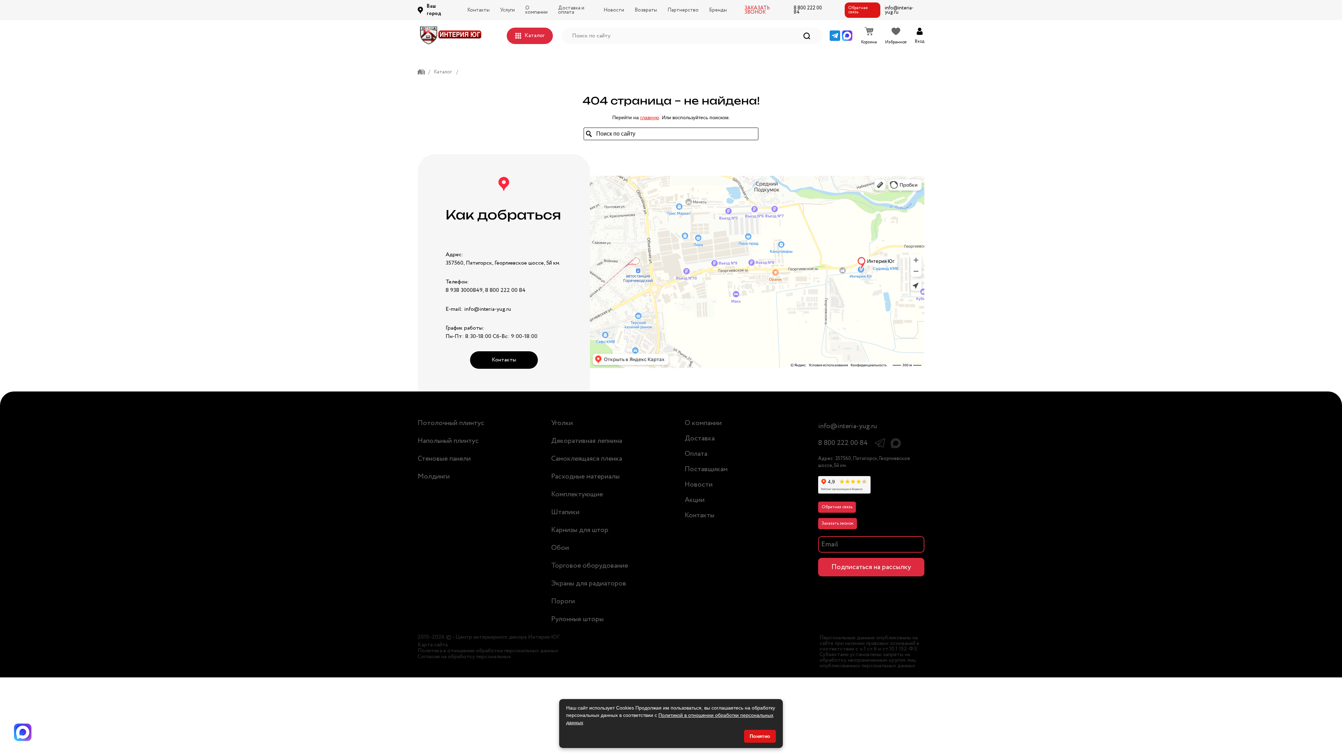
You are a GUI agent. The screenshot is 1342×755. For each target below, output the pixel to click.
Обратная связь (858, 10)
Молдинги (434, 477)
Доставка (700, 438)
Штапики (565, 512)
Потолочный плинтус (451, 423)
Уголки (562, 423)
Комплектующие (577, 494)
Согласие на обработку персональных (464, 657)
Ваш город (434, 10)
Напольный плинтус (448, 441)
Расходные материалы (585, 477)
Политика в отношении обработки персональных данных (488, 651)
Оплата (696, 454)
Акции (695, 500)
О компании (536, 10)
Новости (614, 10)
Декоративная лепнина (586, 441)
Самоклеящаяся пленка (586, 459)
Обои (560, 548)
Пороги (563, 601)
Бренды (718, 10)
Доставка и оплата (571, 10)
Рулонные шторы (577, 619)
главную (649, 117)
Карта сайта (433, 645)
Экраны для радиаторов (588, 583)
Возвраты (646, 10)
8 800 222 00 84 (808, 10)
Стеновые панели (444, 459)
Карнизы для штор (579, 530)
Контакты (478, 10)
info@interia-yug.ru (899, 10)
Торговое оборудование (589, 566)
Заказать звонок (837, 523)
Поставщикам (706, 469)
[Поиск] (806, 36)
